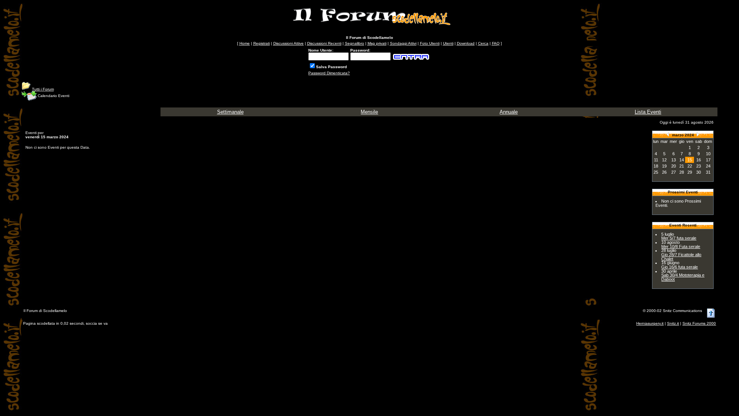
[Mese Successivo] (698, 134)
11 (656, 160)
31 (708, 172)
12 (664, 160)
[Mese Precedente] (668, 134)
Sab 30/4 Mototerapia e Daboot (682, 277)
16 (698, 160)
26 (664, 172)
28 (681, 172)
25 (656, 172)
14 (681, 160)
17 (708, 160)
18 (656, 166)
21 (681, 166)
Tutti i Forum (43, 89)
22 (689, 166)
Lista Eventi (648, 112)
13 (673, 160)
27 (673, 172)
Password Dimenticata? (329, 73)
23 (698, 166)
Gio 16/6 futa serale (679, 267)
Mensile (369, 112)
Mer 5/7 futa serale (678, 238)
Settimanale (230, 112)
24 (708, 166)
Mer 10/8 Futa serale (680, 246)
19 (664, 166)
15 (689, 160)
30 (698, 172)
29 (689, 172)
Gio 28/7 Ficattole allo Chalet (681, 256)
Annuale (509, 112)
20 (673, 166)
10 (708, 153)
